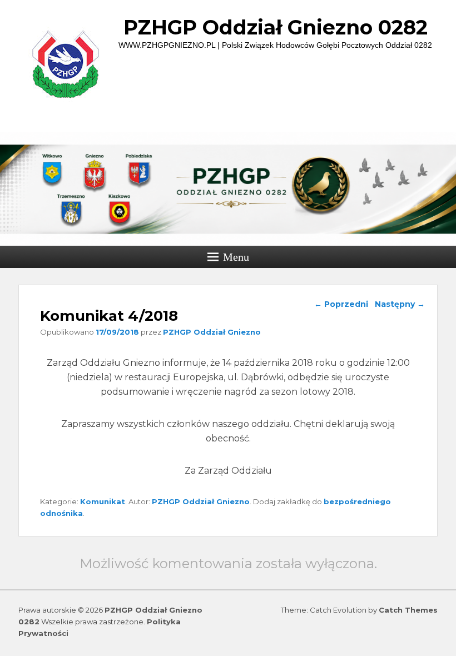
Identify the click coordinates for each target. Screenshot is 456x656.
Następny (400, 304)
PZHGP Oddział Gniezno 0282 (275, 27)
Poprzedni (341, 304)
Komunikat (102, 501)
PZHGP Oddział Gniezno (212, 331)
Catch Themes (408, 609)
